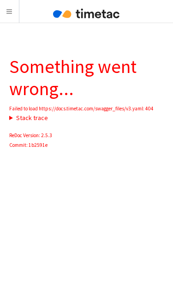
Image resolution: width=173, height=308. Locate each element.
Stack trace (32, 118)
